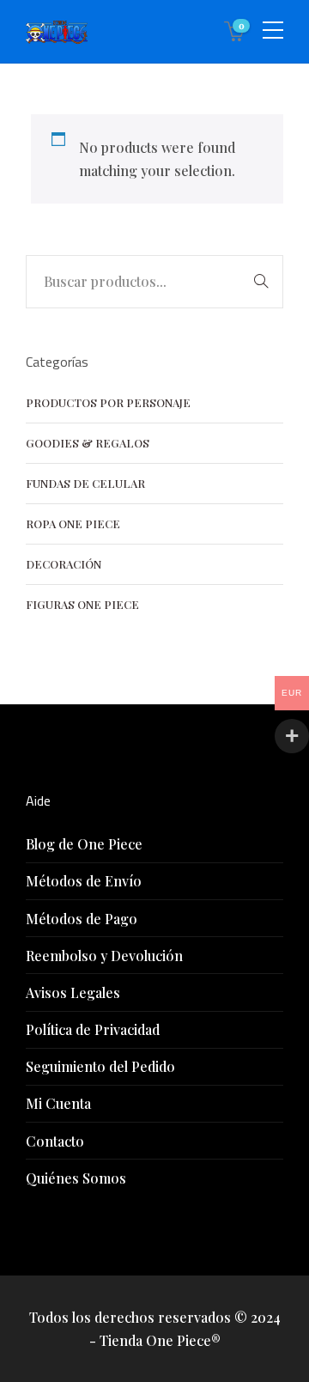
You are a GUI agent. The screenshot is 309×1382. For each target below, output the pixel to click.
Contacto (55, 1141)
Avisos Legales (73, 992)
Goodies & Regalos (87, 442)
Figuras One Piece (82, 604)
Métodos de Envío (84, 881)
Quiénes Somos (76, 1178)
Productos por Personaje (108, 402)
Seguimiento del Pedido (100, 1066)
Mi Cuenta (58, 1103)
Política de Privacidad (93, 1029)
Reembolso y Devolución (104, 956)
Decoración (63, 564)
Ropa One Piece (73, 523)
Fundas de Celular (85, 483)
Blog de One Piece (84, 844)
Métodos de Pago (81, 919)
